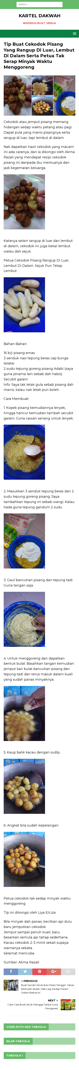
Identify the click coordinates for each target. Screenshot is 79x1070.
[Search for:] (39, 4)
